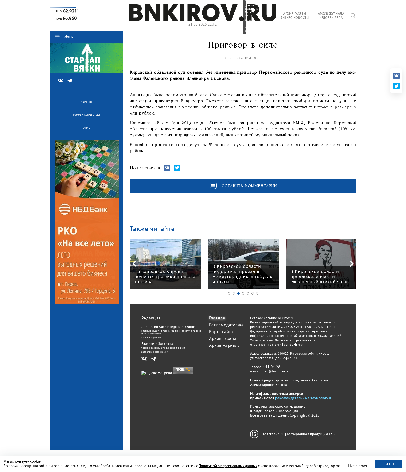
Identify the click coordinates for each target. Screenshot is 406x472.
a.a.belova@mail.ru (151, 338)
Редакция (86, 102)
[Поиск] (353, 15)
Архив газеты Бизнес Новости (294, 16)
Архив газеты (222, 339)
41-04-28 (272, 367)
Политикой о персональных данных (228, 466)
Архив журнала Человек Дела (331, 16)
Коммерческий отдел (86, 115)
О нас (86, 128)
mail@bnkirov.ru (275, 371)
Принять (388, 464)
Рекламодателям (226, 325)
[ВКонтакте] (396, 76)
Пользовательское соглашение (278, 407)
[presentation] (134, 263)
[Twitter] (396, 86)
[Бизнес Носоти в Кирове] (202, 20)
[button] (229, 293)
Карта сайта (221, 332)
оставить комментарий (249, 186)
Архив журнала (224, 346)
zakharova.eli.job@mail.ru (155, 352)
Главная (217, 318)
